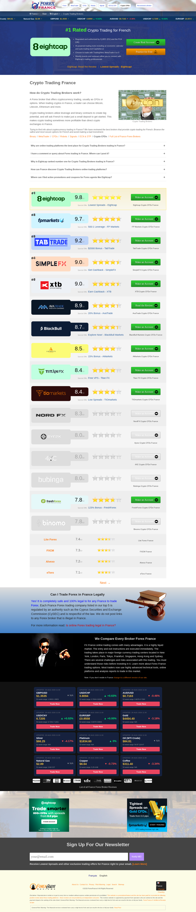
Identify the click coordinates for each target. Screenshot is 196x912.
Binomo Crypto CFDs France (146, 529)
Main (44, 14)
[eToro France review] (107, 782)
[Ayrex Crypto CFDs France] (107, 439)
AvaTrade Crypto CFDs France (146, 313)
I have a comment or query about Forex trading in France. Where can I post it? (98, 153)
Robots (93, 5)
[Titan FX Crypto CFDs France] (107, 374)
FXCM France (146, 552)
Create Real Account (144, 42)
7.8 (78, 500)
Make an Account (144, 197)
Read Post (117, 907)
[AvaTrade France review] (51, 310)
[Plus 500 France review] (36, 782)
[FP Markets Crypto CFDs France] (107, 222)
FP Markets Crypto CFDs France (146, 227)
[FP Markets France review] (51, 224)
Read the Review (144, 305)
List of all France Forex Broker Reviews (98, 787)
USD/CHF (64, 19)
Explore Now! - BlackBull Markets (106, 334)
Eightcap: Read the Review (81, 66)
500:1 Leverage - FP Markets (103, 226)
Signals (102, 5)
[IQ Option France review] (117, 782)
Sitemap (121, 884)
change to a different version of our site (130, 677)
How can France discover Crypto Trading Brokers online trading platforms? (98, 169)
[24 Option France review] (138, 782)
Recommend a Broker (144, 5)
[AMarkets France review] (51, 353)
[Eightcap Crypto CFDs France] (106, 201)
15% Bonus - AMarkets (100, 356)
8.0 (78, 435)
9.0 (78, 262)
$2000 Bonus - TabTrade (101, 248)
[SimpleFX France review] (51, 267)
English (55, 14)
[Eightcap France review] (51, 202)
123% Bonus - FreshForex (102, 507)
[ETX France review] (128, 782)
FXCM (50, 550)
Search (114, 884)
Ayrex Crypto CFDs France (145, 443)
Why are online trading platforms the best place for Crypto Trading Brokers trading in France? (98, 145)
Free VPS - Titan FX (99, 378)
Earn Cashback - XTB (99, 291)
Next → (105, 583)
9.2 (78, 240)
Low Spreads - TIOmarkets (102, 399)
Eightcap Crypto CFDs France (145, 205)
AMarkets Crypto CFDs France (146, 356)
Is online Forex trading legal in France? (91, 625)
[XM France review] (46, 782)
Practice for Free (144, 51)
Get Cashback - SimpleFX (102, 270)
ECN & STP (112, 5)
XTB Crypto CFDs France (146, 291)
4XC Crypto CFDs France (146, 464)
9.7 (78, 219)
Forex (65, 5)
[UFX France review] (87, 782)
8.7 (78, 327)
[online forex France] (43, 8)
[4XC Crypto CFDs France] (107, 460)
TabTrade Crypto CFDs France (146, 248)
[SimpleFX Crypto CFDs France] (107, 266)
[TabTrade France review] (51, 245)
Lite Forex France (145, 540)
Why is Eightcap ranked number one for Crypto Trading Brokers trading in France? (98, 161)
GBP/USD (38, 19)
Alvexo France (146, 563)
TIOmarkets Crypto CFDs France (146, 400)
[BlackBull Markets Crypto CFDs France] (107, 330)
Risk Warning (100, 884)
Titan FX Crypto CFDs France (145, 378)
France (34, 14)
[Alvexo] (106, 562)
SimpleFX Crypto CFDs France (146, 270)
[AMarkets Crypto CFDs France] (107, 352)
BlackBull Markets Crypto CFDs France (145, 335)
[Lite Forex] (106, 540)
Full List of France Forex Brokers (125, 136)
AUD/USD (97, 19)
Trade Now (55, 704)
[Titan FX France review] (51, 375)
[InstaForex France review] (67, 782)
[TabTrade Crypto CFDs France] (107, 244)
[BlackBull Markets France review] (51, 332)
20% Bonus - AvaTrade (100, 313)
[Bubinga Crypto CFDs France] (107, 482)
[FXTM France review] (148, 782)
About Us (75, 884)
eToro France (145, 574)
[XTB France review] (51, 288)
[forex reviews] (43, 889)
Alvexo (50, 561)
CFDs (85, 5)
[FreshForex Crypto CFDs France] (107, 503)
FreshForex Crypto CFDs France (146, 508)
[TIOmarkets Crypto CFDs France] (107, 395)
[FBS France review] (57, 782)
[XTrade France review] (77, 782)
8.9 (78, 305)
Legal (108, 884)
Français (93, 876)
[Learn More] (139, 864)
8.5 (78, 348)
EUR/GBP (163, 19)
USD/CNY (130, 19)
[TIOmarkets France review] (51, 396)
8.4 (78, 370)
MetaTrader (74, 5)
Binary (33, 136)
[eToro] (106, 573)
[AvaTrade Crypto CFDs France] (107, 309)
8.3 (78, 413)
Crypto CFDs (125, 5)
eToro (50, 572)
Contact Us (84, 884)
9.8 (78, 197)
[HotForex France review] (97, 782)
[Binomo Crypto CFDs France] (107, 525)
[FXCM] (106, 551)
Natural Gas (12, 19)
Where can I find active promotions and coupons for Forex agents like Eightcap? (98, 177)
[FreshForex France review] (51, 504)
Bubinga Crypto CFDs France (145, 486)
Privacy (91, 884)
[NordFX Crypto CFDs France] (107, 417)
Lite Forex (50, 539)
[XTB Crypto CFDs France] (107, 287)
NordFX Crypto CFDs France (145, 421)
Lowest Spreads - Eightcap (102, 205)
